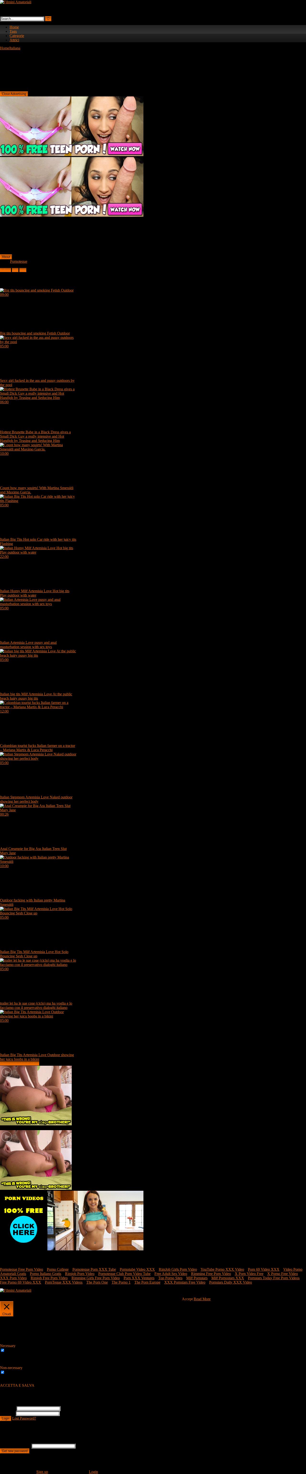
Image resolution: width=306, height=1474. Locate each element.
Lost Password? (24, 1418)
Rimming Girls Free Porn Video (95, 1278)
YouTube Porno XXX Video (222, 1269)
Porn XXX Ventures (139, 1278)
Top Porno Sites (170, 1278)
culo (15, 270)
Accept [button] (187, 1299)
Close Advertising (14, 94)
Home (14, 27)
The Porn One (97, 1282)
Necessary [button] (8, 1346)
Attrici (14, 40)
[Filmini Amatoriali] (15, 2)
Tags (13, 31)
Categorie (17, 36)
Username (7, 1408)
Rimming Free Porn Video (211, 1274)
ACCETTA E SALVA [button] (17, 1385)
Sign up (42, 1472)
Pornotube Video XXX (137, 1269)
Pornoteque (18, 261)
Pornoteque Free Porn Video (21, 1269)
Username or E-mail (15, 1446)
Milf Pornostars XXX (227, 1278)
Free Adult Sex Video (170, 1274)
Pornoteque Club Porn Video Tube (124, 1274)
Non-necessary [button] (11, 1368)
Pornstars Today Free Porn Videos (274, 1278)
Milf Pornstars (197, 1278)
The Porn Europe (147, 1282)
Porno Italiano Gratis (45, 1274)
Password (7, 1413)
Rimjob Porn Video (79, 1274)
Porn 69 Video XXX (263, 1269)
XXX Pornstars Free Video (184, 1282)
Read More (202, 1299)
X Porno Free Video (282, 1274)
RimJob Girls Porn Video (178, 1269)
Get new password (14, 1451)
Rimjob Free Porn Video (49, 1278)
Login (5, 1418)
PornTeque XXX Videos (63, 1282)
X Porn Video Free (249, 1274)
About (6, 257)
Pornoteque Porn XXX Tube (94, 1269)
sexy (22, 270)
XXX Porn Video (13, 1278)
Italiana (14, 48)
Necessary (13, 1350)
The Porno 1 (121, 1282)
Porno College (58, 1269)
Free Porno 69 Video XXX (20, 1282)
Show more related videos (19, 1063)
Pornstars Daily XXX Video (230, 1282)
